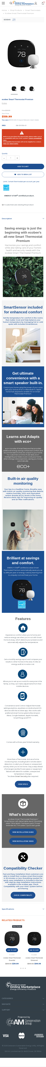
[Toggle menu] (3, 3)
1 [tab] (20, 968)
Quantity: (5, 153)
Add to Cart (12, 950)
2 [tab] (23, 968)
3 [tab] (25, 968)
